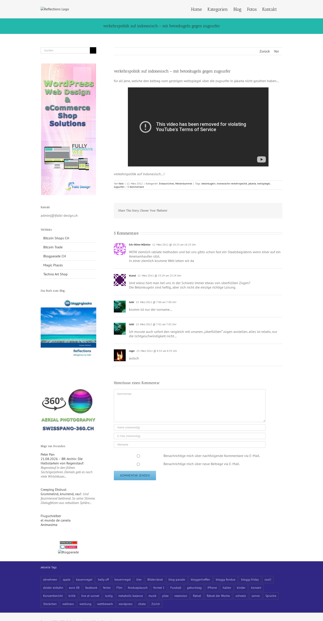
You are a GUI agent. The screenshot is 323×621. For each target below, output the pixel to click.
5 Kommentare (135, 186)
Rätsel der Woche (218, 596)
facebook (91, 587)
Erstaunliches (166, 183)
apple (66, 579)
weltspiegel (263, 183)
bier (139, 579)
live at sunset (90, 596)
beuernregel (122, 579)
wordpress (125, 604)
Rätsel (197, 596)
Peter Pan (47, 454)
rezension (180, 596)
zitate (142, 604)
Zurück (264, 51)
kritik (72, 596)
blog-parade (177, 579)
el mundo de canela (56, 520)
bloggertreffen (200, 579)
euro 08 (74, 587)
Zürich (155, 604)
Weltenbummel (183, 183)
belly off (103, 579)
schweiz (241, 596)
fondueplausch (138, 587)
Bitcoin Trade (53, 247)
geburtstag (194, 587)
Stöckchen (50, 604)
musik (152, 596)
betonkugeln (208, 183)
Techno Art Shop (55, 274)
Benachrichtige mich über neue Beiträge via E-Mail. (201, 464)
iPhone (212, 587)
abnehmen (50, 579)
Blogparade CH (54, 256)
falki (121, 183)
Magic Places (53, 265)
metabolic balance (130, 596)
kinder (241, 587)
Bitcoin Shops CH (56, 238)
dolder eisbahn (53, 587)
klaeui (132, 275)
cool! (268, 579)
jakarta (252, 183)
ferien (107, 587)
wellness (68, 604)
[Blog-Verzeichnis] (68, 547)
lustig (109, 596)
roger (132, 350)
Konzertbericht (53, 596)
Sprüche (270, 596)
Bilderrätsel (155, 579)
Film (119, 587)
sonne (256, 596)
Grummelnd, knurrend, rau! (61, 494)
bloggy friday (250, 579)
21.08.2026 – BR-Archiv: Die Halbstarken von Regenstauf (62, 461)
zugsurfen (119, 186)
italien (227, 587)
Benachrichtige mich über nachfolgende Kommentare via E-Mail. (211, 455)
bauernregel (84, 579)
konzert (256, 587)
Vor (276, 51)
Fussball (175, 587)
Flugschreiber (51, 516)
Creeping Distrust (53, 489)
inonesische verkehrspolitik (232, 183)
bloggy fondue (225, 579)
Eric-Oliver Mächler (140, 244)
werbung (85, 604)
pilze (165, 596)
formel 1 (159, 587)
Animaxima (49, 524)
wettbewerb (105, 604)
